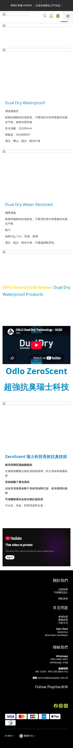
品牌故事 (63, 589)
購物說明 (63, 619)
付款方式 (63, 622)
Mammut (63, 632)
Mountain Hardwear (56, 635)
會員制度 (63, 616)
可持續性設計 (61, 592)
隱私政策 (63, 598)
